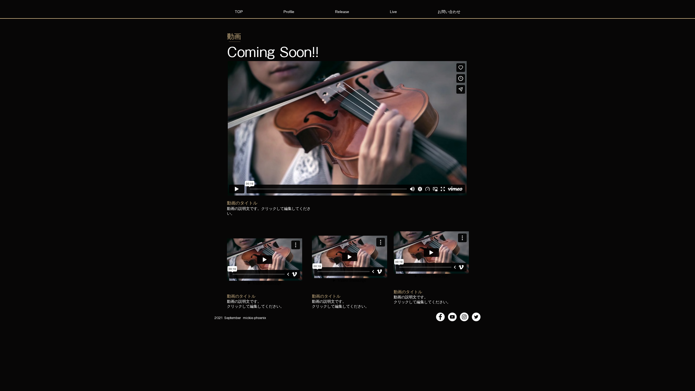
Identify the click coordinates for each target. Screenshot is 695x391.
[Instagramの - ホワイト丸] (464, 317)
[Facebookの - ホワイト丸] (440, 317)
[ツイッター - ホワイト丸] (476, 317)
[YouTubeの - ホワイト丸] (452, 317)
